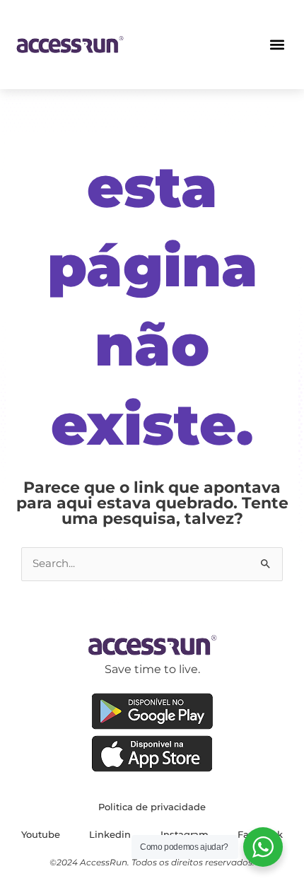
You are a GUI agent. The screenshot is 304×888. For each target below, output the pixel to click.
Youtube (40, 834)
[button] (277, 44)
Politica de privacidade (152, 806)
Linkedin (110, 834)
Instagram (184, 834)
